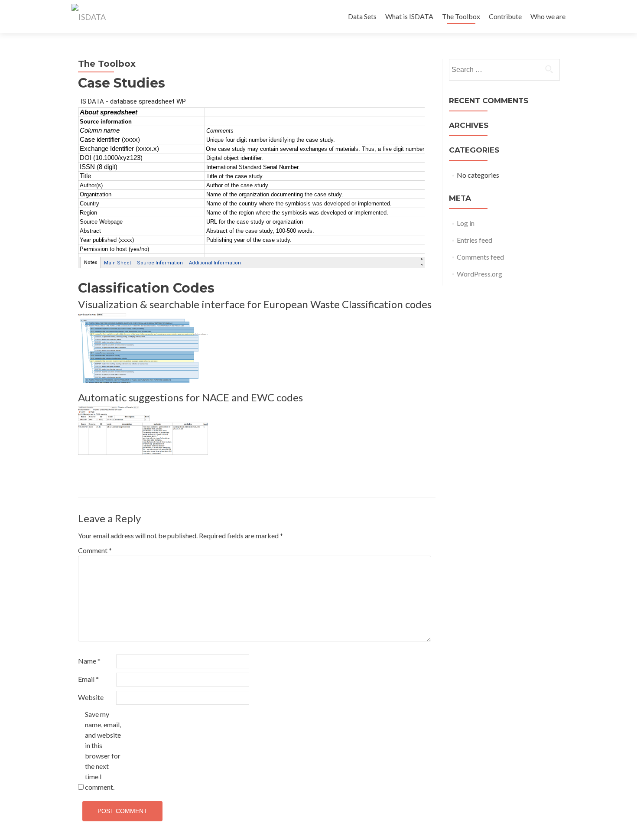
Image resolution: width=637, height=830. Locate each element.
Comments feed (480, 257)
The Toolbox (461, 16)
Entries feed (474, 240)
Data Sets (362, 16)
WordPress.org (479, 274)
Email (88, 679)
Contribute (505, 16)
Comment (95, 550)
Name (89, 661)
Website (91, 697)
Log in (465, 223)
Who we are (548, 16)
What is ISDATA (409, 16)
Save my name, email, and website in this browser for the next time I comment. (103, 750)
